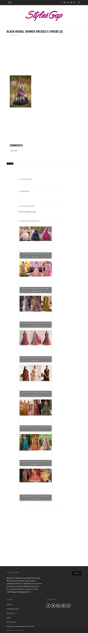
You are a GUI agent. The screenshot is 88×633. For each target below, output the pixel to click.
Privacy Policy (12, 622)
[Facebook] (62, 2)
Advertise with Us (13, 609)
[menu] (9, 2)
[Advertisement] (44, 58)
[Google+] (68, 2)
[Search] (79, 2)
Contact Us (10, 613)
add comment (14, 35)
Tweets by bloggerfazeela (27, 212)
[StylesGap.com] (44, 15)
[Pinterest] (71, 2)
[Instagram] (74, 2)
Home (8, 618)
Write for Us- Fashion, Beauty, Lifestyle (20, 626)
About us (10, 604)
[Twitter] (64, 2)
